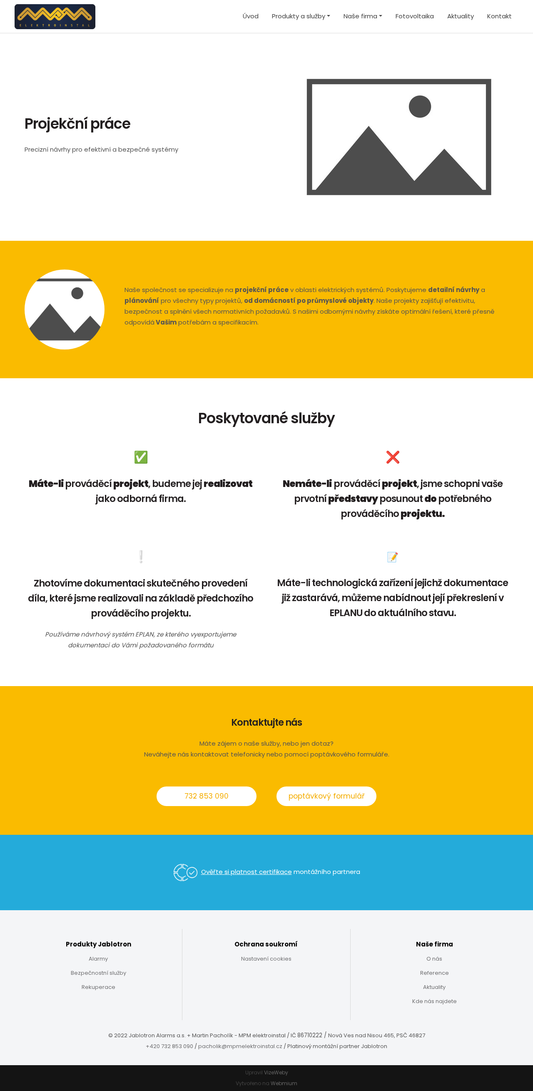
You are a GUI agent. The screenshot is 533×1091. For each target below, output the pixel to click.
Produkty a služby (298, 16)
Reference (434, 973)
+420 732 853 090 (169, 1046)
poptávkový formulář (326, 796)
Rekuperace (98, 987)
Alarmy (98, 959)
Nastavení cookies (266, 959)
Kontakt (499, 16)
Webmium (284, 1083)
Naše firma (360, 16)
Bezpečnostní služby (98, 973)
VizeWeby (276, 1072)
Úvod (251, 16)
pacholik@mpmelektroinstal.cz (240, 1046)
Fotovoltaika (415, 16)
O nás (434, 959)
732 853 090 (206, 796)
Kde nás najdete (434, 1001)
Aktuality (460, 16)
